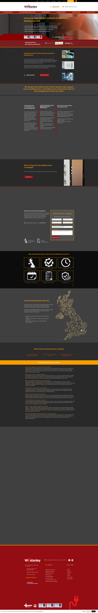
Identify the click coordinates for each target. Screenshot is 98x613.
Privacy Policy (40, 611)
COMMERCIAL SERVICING (49, 571)
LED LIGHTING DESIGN (49, 576)
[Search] (73, 7)
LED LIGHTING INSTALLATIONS (50, 579)
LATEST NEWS (69, 577)
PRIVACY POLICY (70, 578)
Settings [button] (83, 611)
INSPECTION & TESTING (49, 573)
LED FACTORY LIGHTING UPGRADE (51, 581)
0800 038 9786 (59, 37)
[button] (47, 1)
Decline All (88, 611)
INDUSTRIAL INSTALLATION (50, 569)
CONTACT (68, 575)
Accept (93, 611)
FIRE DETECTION (48, 574)
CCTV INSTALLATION (49, 578)
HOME (68, 569)
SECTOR (68, 574)
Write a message (55, 229)
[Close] (96, 611)
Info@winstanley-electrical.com (31, 222)
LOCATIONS (69, 572)
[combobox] (62, 227)
